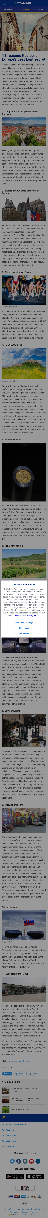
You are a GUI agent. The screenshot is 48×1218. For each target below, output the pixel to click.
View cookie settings (24, 623)
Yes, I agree (24, 633)
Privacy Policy (33, 615)
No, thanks (24, 628)
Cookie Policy (18, 615)
